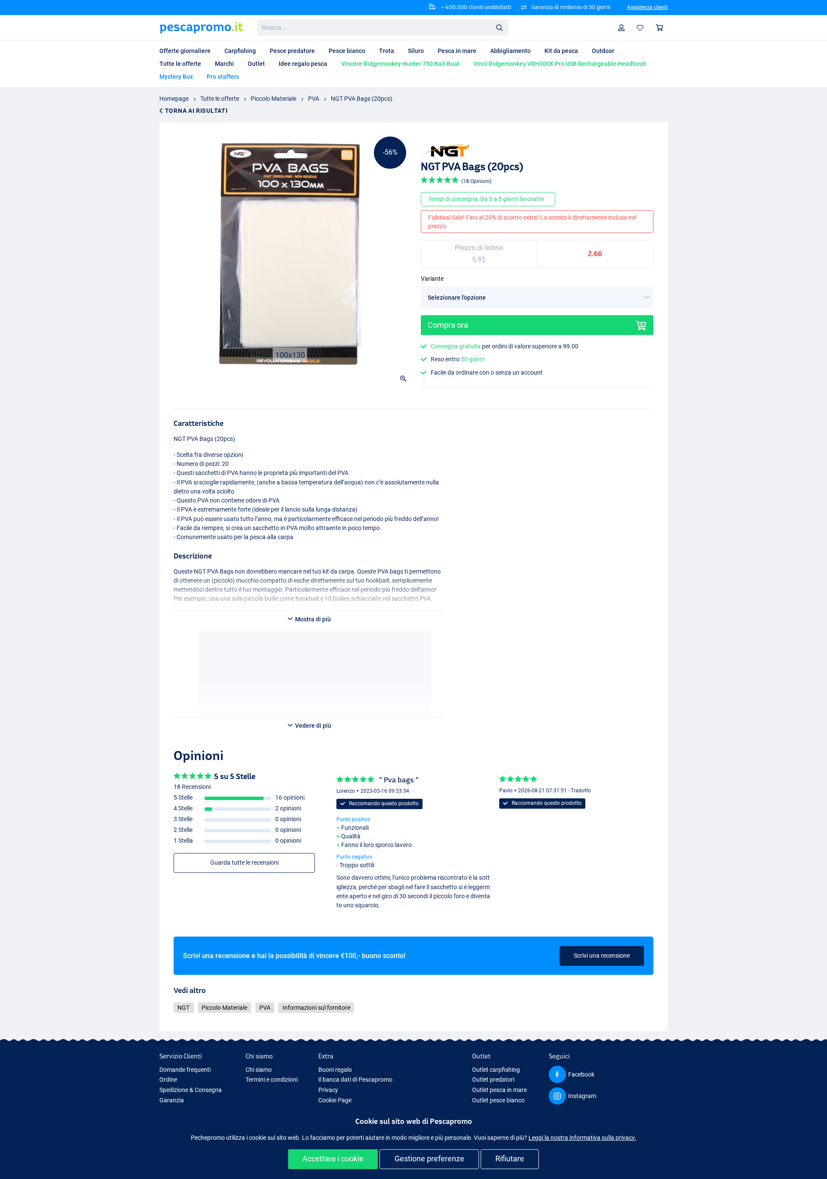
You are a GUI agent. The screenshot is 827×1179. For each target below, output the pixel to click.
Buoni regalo (335, 1069)
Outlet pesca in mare (499, 1089)
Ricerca (499, 27)
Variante (432, 278)
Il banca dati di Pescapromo (355, 1079)
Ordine (168, 1079)
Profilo (621, 27)
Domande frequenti (185, 1069)
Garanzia (171, 1100)
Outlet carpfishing (496, 1069)
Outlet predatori (493, 1079)
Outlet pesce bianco (498, 1100)
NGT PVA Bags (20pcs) (361, 98)
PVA (313, 98)
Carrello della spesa (660, 27)
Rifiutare (509, 1158)
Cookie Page (334, 1100)
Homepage (174, 98)
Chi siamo (259, 1069)
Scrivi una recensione (602, 955)
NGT (183, 1007)
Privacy (328, 1089)
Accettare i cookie (333, 1158)
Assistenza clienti (647, 7)
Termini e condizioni (272, 1079)
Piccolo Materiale (273, 98)
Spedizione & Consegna (190, 1089)
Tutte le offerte (219, 98)
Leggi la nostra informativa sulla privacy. (582, 1137)
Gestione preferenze (429, 1158)
